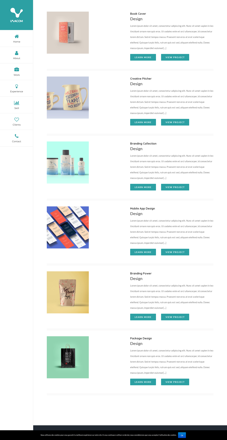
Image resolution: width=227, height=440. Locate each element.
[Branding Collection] (85, 166)
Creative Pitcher (82, 102)
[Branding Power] (85, 296)
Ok (182, 435)
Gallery (89, 37)
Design (136, 18)
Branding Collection (82, 166)
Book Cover (82, 37)
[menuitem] (16, 38)
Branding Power (82, 296)
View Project (175, 57)
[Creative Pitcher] (85, 101)
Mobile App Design (82, 231)
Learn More (143, 57)
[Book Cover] (85, 36)
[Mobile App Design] (85, 231)
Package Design (82, 361)
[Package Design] (85, 361)
